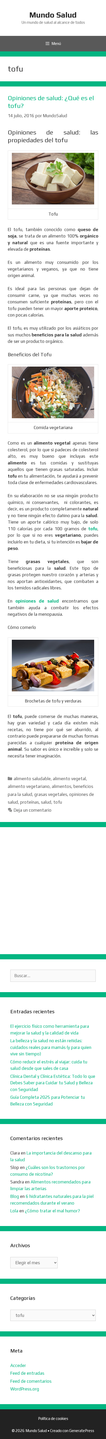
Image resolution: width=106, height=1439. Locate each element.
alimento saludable (32, 778)
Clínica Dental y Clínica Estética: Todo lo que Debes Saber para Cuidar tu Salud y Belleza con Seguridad (52, 1083)
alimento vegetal (69, 778)
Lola (14, 1210)
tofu (92, 528)
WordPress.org (24, 1388)
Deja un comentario (32, 810)
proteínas (29, 802)
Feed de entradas (27, 1373)
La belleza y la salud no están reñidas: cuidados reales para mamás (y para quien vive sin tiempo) (50, 1047)
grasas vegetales (50, 794)
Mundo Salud (53, 14)
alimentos (61, 786)
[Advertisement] (53, 890)
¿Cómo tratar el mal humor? (52, 1210)
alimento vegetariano (29, 786)
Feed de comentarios (30, 1381)
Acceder (18, 1365)
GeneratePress (81, 1430)
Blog (14, 1196)
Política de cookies (53, 1418)
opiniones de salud (37, 601)
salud (46, 802)
